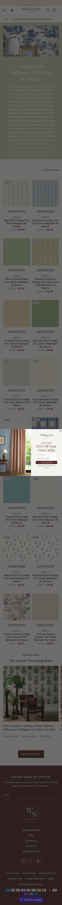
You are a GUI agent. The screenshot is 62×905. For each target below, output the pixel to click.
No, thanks (46, 467)
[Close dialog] (60, 431)
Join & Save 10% (46, 462)
